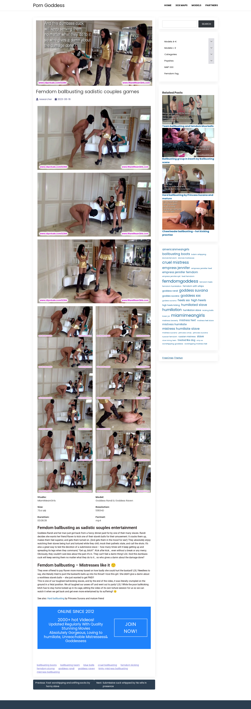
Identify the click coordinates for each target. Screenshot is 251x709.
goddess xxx (191, 295)
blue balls (88, 665)
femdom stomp (46, 668)
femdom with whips (193, 286)
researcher (45, 99)
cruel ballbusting (107, 665)
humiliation (172, 309)
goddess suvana (193, 290)
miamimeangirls (188, 315)
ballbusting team (70, 665)
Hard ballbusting (55, 598)
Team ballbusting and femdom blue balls (188, 126)
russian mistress (187, 336)
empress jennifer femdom (180, 272)
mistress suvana (169, 332)
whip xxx (200, 340)
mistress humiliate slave (181, 329)
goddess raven (86, 668)
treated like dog (186, 340)
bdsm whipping (198, 254)
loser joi (166, 316)
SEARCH (206, 24)
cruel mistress (175, 262)
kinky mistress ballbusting (113, 668)
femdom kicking (130, 665)
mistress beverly (170, 320)
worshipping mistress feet (195, 344)
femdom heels (206, 282)
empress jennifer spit (171, 276)
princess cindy (185, 332)
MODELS (196, 5)
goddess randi (66, 668)
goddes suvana (170, 295)
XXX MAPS (181, 5)
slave (200, 336)
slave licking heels (169, 340)
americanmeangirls (175, 249)
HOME (167, 5)
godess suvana (169, 300)
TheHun (178, 358)
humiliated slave (194, 305)
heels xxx (184, 300)
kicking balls (208, 310)
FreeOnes (167, 358)
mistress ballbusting (48, 672)
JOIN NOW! (130, 627)
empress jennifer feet (201, 268)
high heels (198, 300)
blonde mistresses (186, 258)
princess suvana (200, 332)
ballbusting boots (47, 665)
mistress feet (187, 320)
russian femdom (169, 336)
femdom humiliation (171, 286)
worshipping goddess (172, 343)
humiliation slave (192, 310)
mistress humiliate (174, 324)
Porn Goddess (49, 5)
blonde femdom (169, 258)
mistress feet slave (205, 320)
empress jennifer (176, 267)
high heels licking (171, 305)
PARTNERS (211, 5)
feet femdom (188, 276)
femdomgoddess (180, 281)
